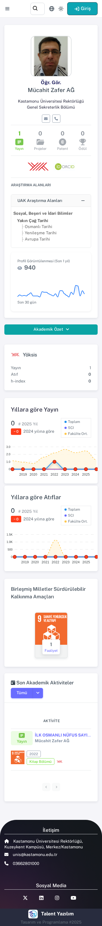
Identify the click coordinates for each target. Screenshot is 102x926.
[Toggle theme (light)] (61, 8)
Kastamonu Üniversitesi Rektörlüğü (51, 101)
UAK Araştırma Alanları (39, 200)
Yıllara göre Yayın (34, 409)
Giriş (86, 8)
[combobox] (37, 8)
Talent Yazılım (57, 913)
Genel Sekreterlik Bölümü (51, 107)
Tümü (22, 692)
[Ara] (37, 8)
